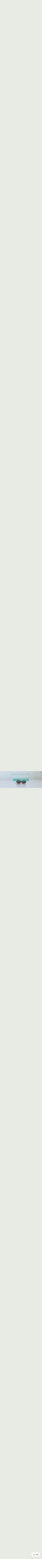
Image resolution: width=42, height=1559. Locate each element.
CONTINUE (21, 779)
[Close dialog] (41, 772)
